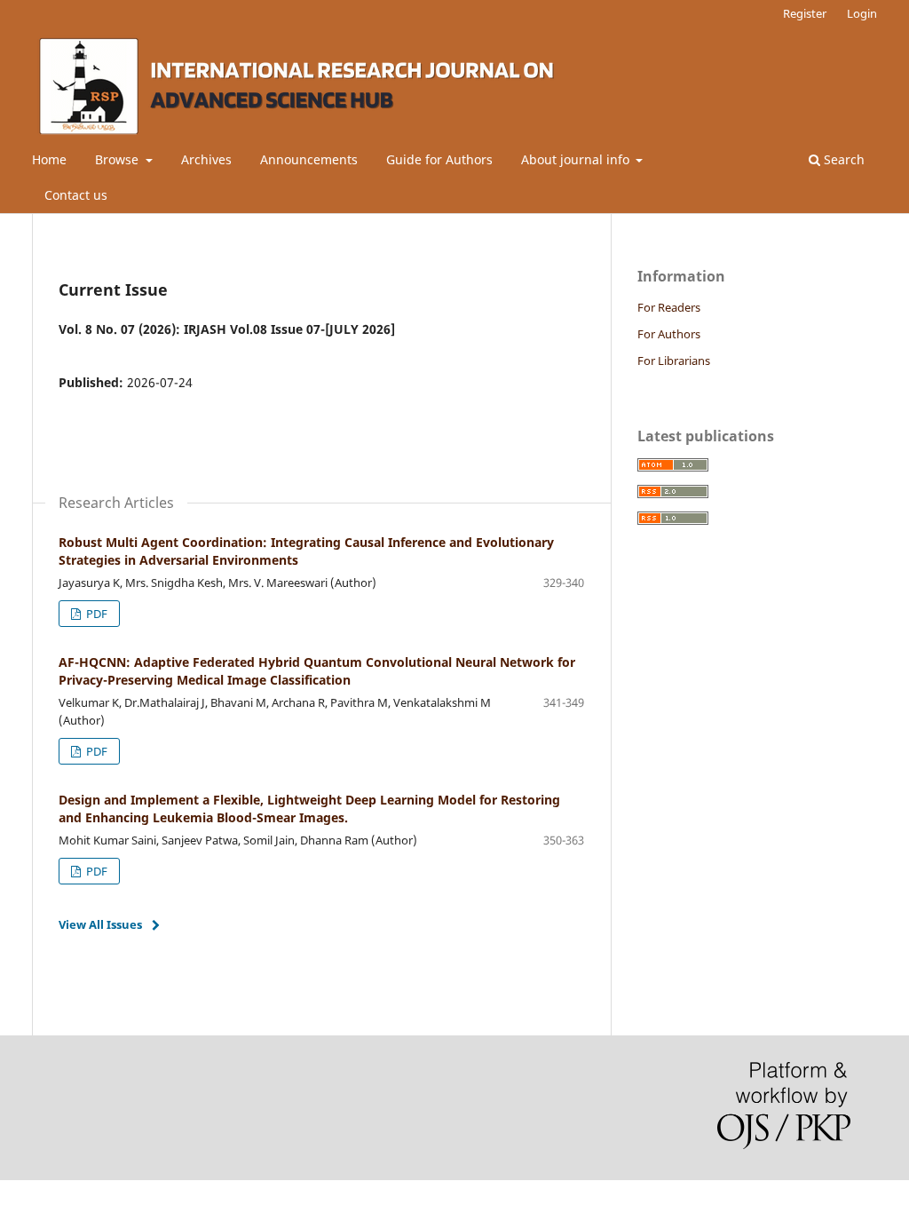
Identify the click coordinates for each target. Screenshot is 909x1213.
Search (842, 159)
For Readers (668, 307)
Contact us (75, 194)
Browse (118, 159)
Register (804, 13)
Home (49, 159)
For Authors (668, 334)
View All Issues (100, 924)
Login (862, 13)
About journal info (577, 159)
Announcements (309, 159)
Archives (206, 159)
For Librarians (673, 361)
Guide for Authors (439, 159)
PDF (95, 614)
